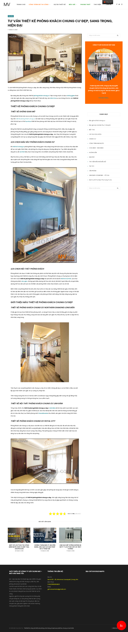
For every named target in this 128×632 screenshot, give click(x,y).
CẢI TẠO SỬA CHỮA (95, 134)
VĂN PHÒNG (92, 171)
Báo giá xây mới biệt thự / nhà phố (99, 125)
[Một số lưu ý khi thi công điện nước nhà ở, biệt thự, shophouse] (19, 535)
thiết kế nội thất (66, 279)
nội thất (22, 152)
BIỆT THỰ (92, 130)
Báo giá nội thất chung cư (97, 120)
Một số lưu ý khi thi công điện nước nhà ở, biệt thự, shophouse (19, 547)
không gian (71, 96)
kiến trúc (53, 98)
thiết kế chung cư (19, 147)
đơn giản (25, 281)
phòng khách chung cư (42, 96)
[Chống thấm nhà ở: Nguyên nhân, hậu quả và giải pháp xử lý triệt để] (44, 535)
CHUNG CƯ (92, 139)
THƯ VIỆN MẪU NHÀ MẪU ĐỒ (97, 162)
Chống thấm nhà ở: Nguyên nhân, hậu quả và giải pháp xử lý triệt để (44, 547)
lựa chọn (28, 121)
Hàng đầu (115, 628)
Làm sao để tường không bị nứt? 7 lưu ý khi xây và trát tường (70, 547)
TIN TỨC (10, 16)
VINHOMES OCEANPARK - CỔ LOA (99, 175)
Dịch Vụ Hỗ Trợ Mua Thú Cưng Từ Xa (100, 180)
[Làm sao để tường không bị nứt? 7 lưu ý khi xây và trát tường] (70, 535)
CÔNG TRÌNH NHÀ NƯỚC (96, 143)
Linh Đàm (52, 408)
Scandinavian (43, 413)
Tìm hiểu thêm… (103, 98)
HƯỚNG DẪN (93, 152)
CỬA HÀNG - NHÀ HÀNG (96, 148)
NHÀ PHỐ (91, 157)
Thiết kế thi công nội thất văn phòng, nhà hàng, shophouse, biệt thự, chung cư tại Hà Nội (49, 628)
